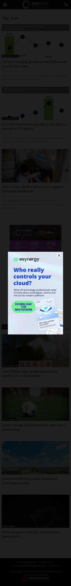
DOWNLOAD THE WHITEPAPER (23, 307)
